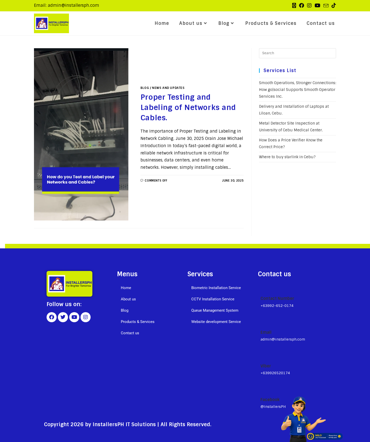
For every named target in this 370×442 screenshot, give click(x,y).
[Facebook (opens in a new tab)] (302, 5)
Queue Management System (214, 310)
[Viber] (263, 354)
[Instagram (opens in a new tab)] (309, 5)
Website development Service (216, 321)
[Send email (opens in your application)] (326, 6)
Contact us (130, 333)
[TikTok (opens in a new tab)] (333, 5)
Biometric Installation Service (216, 288)
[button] (149, 299)
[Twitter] (63, 317)
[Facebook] (52, 317)
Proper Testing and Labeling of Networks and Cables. (188, 107)
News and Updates (168, 88)
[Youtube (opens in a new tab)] (317, 5)
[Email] (263, 321)
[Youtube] (74, 317)
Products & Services (138, 321)
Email (266, 332)
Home (126, 288)
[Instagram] (86, 317)
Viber (266, 366)
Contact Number (277, 298)
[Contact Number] (263, 287)
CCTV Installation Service (212, 299)
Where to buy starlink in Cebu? (287, 156)
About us (128, 299)
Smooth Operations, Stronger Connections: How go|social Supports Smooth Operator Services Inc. (297, 89)
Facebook (270, 399)
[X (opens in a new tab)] (294, 5)
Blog (144, 88)
